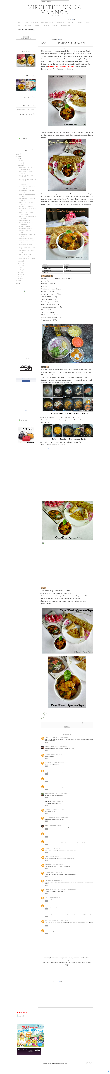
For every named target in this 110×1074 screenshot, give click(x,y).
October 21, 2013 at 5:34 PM (57, 864)
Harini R (47, 905)
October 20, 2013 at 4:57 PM (62, 737)
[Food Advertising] (26, 411)
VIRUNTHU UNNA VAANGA (55, 10)
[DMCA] (26, 370)
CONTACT (20, 25)
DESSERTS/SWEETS (60, 22)
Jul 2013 (20, 265)
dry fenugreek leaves (66, 420)
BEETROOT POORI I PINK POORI (24, 226)
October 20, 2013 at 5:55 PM (61, 746)
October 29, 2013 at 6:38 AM (54, 912)
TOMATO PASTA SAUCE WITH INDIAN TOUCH (27, 259)
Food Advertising (67, 19)
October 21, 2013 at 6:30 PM (56, 872)
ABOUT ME (26, 22)
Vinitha (47, 825)
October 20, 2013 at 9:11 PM (61, 793)
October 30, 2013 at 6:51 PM (54, 929)
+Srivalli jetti (48, 69)
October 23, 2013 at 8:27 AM (54, 897)
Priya (46, 770)
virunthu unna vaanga (62, 722)
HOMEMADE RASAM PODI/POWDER (25, 245)
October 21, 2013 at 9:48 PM (56, 880)
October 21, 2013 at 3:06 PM (56, 848)
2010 (17, 283)
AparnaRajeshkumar (50, 793)
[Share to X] (68, 727)
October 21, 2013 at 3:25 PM (55, 856)
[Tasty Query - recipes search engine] (22, 1013)
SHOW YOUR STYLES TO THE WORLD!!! (26, 238)
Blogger (28, 358)
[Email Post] (82, 722)
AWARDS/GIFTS (55, 25)
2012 (17, 281)
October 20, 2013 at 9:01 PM (58, 785)
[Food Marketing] (23, 138)
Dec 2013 (20, 160)
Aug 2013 (20, 263)
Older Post (91, 968)
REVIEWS (88, 22)
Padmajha (47, 872)
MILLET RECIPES (71, 22)
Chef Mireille (48, 809)
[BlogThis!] (66, 727)
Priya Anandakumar (50, 746)
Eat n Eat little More (50, 737)
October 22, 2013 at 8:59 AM (70, 889)
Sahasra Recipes (49, 833)
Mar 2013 (20, 274)
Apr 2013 (20, 272)
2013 (17, 158)
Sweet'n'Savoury (49, 762)
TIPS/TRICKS (46, 25)
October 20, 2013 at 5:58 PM (56, 754)
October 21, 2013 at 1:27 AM (55, 825)
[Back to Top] (109, 1071)
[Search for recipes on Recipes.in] (20, 1015)
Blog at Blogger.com (47, 1063)
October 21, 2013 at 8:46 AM (56, 840)
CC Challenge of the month (81, 204)
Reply (47, 742)
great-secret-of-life (50, 777)
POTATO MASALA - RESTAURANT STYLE (26, 206)
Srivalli (47, 856)
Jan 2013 (20, 278)
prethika (47, 880)
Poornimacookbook (50, 817)
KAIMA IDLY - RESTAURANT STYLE (25, 229)
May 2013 (20, 270)
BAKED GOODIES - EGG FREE (47, 22)
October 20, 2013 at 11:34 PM (58, 809)
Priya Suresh (48, 864)
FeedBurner (29, 38)
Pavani (46, 897)
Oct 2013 (20, 165)
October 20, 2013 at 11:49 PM (62, 817)
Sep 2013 (20, 261)
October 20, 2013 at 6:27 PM (54, 770)
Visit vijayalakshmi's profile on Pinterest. (26, 109)
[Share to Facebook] (69, 727)
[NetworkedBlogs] (26, 378)
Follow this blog (26, 381)
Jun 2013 (20, 267)
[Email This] (65, 727)
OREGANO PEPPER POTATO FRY (24, 220)
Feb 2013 (20, 276)
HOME (19, 22)
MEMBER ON (37, 25)
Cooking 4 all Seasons (65, 69)
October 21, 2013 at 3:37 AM (59, 833)
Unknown (47, 754)
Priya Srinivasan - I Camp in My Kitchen (54, 889)
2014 (17, 156)
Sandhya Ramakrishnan (50, 920)
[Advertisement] (67, 34)
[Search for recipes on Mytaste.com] (20, 1016)
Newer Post (42, 968)
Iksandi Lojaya (64, 1063)
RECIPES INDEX (34, 22)
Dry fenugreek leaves (48, 317)
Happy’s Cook (48, 785)
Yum (65, 48)
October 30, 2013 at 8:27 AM (62, 920)
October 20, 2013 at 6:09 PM (59, 762)
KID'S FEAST (80, 22)
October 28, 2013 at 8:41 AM (55, 905)
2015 (17, 154)
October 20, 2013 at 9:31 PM (57, 801)
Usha (46, 912)
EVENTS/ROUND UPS (65, 25)
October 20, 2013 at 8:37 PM (62, 777)
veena (46, 929)
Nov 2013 (20, 163)
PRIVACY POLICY (28, 25)
